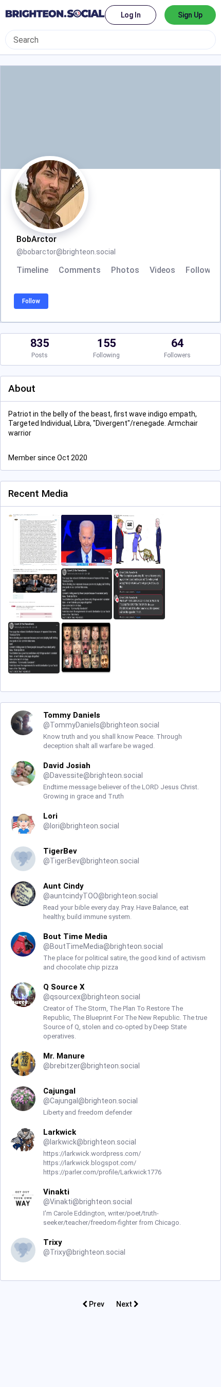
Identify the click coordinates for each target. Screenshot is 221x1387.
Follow (31, 301)
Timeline (32, 270)
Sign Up (190, 15)
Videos (162, 270)
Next (125, 1304)
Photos (125, 270)
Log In (131, 15)
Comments (80, 270)
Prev (95, 1304)
